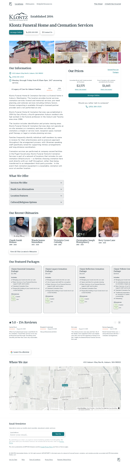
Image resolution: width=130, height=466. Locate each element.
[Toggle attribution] (119, 408)
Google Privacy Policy (46, 447)
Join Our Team (13, 459)
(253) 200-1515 (18, 77)
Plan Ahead (98, 4)
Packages (116, 72)
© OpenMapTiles (99, 408)
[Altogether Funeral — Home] (11, 4)
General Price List (113, 70)
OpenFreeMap (90, 408)
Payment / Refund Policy (64, 459)
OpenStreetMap (113, 408)
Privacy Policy (49, 459)
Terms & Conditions (34, 459)
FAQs (23, 459)
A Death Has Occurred (113, 4)
